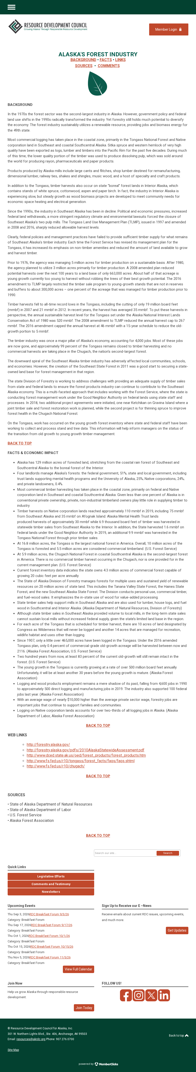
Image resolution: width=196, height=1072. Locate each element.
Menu (11, 7)
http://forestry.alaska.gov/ (48, 744)
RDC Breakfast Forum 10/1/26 (49, 936)
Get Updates (177, 930)
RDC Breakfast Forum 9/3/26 (49, 914)
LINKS (120, 60)
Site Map (13, 1050)
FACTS (106, 60)
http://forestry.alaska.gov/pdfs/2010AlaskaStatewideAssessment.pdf (85, 750)
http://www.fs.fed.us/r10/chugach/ (56, 766)
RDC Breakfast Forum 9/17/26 (51, 925)
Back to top (177, 1035)
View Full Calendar (78, 969)
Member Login (166, 29)
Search (167, 853)
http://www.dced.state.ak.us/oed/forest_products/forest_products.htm (86, 755)
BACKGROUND (83, 60)
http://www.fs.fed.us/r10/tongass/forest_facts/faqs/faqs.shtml (81, 761)
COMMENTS (109, 65)
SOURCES (84, 65)
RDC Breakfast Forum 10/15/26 (51, 946)
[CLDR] (48, 26)
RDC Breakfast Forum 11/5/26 (50, 957)
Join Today (84, 1008)
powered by (86, 1064)
